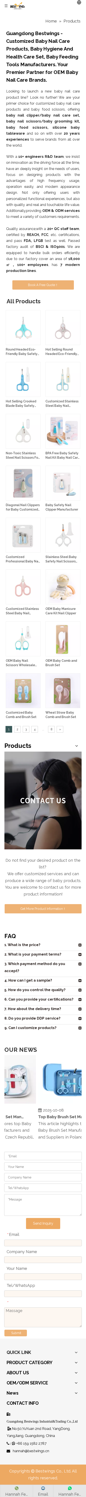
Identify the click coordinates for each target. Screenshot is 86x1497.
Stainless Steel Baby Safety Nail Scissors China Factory (61, 559)
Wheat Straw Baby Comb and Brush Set (60, 715)
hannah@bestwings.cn (31, 1451)
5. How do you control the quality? (34, 990)
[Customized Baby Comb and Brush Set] (23, 690)
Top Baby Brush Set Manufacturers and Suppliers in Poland (59, 1116)
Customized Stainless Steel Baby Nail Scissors (62, 404)
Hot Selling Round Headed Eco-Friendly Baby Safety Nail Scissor (61, 352)
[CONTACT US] (43, 800)
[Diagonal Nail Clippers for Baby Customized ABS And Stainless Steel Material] (23, 483)
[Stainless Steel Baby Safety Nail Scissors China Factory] (63, 535)
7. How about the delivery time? (32, 1009)
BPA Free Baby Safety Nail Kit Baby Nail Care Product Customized (62, 455)
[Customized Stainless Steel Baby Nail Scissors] (63, 379)
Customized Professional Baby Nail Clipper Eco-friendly (23, 559)
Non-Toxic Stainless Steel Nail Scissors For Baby (22, 455)
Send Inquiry (43, 1223)
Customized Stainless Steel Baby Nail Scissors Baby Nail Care (22, 611)
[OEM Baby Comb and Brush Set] (63, 638)
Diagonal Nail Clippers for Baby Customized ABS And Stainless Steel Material (23, 507)
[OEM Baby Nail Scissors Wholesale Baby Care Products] (23, 638)
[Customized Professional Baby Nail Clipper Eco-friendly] (23, 535)
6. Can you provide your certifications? (38, 999)
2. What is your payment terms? (32, 954)
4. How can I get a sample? (28, 980)
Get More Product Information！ (43, 909)
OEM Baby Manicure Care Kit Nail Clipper (60, 611)
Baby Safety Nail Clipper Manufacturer (61, 507)
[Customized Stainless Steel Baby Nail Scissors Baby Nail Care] (23, 586)
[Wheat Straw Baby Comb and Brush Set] (63, 690)
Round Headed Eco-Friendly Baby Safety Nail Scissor (21, 352)
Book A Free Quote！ (43, 285)
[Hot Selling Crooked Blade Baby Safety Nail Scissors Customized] (23, 379)
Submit (16, 1333)
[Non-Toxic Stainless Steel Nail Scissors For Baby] (23, 431)
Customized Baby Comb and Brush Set (21, 715)
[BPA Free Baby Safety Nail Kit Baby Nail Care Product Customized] (63, 431)
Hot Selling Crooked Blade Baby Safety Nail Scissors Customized (21, 404)
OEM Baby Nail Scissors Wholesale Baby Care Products (21, 663)
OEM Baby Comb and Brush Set (61, 663)
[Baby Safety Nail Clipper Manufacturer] (63, 483)
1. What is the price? (22, 945)
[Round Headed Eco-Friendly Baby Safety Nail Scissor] (23, 327)
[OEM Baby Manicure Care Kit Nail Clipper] (63, 586)
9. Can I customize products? (30, 1028)
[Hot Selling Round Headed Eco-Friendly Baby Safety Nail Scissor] (63, 327)
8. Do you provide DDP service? (32, 1018)
